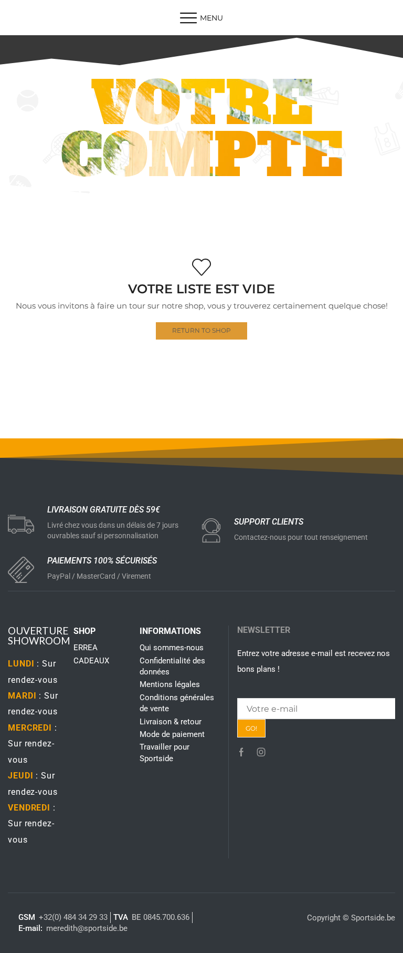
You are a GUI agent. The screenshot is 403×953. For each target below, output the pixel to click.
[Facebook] (241, 752)
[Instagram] (261, 752)
